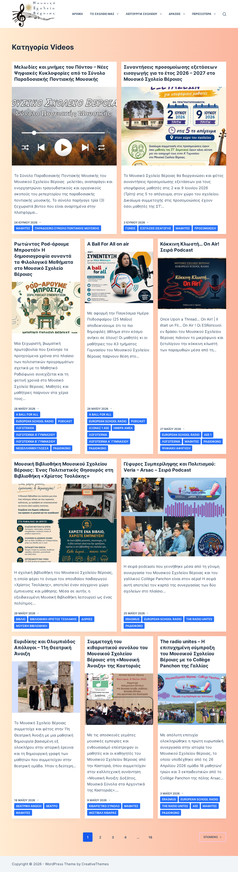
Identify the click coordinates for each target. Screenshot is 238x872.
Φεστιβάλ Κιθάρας (102, 813)
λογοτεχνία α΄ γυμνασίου (108, 441)
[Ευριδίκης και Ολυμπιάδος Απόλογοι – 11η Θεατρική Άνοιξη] (46, 687)
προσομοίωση (205, 228)
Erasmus (132, 619)
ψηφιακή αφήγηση (176, 448)
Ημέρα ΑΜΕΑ (123, 428)
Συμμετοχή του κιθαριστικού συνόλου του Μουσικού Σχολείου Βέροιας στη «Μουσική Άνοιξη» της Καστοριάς (117, 654)
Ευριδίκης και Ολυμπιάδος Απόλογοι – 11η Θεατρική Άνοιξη (45, 647)
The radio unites (199, 619)
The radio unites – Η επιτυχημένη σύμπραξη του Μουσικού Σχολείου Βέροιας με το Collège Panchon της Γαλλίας (187, 654)
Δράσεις (175, 14)
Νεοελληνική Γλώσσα (32, 448)
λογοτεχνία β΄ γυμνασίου (35, 441)
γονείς (131, 228)
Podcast (65, 421)
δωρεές (87, 619)
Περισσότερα (201, 14)
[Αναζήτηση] (224, 14)
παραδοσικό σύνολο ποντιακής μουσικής (67, 228)
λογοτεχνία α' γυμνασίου (35, 434)
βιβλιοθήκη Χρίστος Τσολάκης (53, 619)
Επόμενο (211, 837)
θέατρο (51, 806)
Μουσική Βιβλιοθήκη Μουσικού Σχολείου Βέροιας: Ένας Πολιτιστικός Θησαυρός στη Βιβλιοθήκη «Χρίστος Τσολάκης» (63, 470)
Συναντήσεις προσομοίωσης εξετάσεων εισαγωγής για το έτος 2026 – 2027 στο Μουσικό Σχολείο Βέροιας (170, 73)
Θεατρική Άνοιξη (28, 806)
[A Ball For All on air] (119, 277)
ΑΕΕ (195, 806)
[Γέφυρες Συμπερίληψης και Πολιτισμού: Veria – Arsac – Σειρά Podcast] (173, 517)
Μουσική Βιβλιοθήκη (31, 626)
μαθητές (23, 228)
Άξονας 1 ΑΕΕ (99, 428)
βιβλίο (20, 619)
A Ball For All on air (108, 244)
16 (150, 837)
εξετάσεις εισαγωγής (155, 228)
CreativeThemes (95, 864)
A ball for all (27, 414)
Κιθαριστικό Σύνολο (104, 806)
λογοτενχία (25, 428)
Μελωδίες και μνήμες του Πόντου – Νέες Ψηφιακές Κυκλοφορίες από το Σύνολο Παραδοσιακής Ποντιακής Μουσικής (61, 73)
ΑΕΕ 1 (208, 434)
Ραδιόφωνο (61, 448)
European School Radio (34, 421)
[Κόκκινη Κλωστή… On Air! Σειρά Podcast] (192, 283)
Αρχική (77, 14)
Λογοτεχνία (98, 434)
